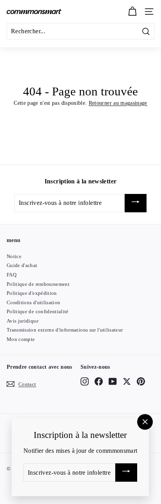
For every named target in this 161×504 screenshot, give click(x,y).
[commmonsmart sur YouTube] (113, 381)
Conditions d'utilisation (33, 302)
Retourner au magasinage (118, 103)
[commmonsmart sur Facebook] (99, 381)
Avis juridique (23, 321)
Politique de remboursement (38, 284)
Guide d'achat (22, 265)
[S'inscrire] (136, 203)
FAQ (11, 275)
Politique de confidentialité (38, 311)
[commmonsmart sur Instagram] (84, 381)
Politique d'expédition (32, 293)
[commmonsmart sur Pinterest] (141, 381)
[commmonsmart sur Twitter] (127, 381)
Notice (14, 256)
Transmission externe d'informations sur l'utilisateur (65, 330)
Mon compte (21, 339)
